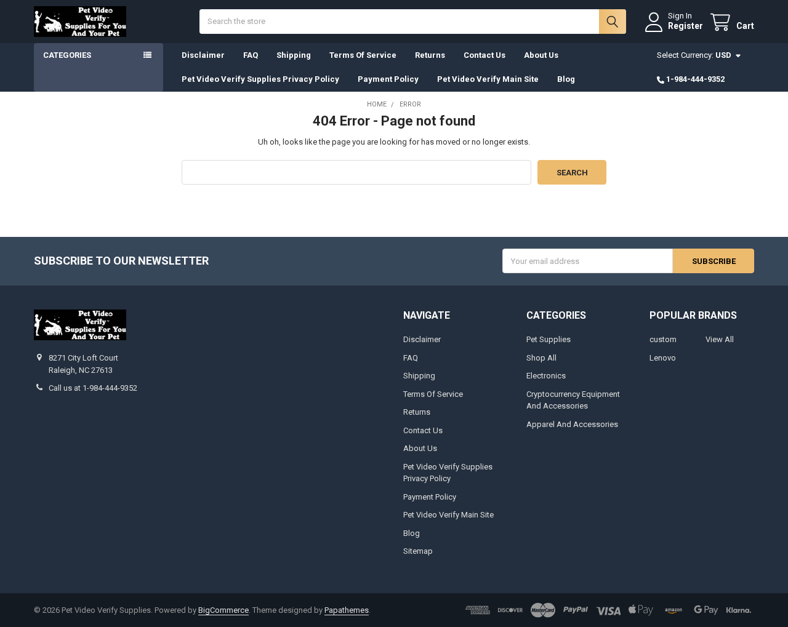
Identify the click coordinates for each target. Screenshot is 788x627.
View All (720, 339)
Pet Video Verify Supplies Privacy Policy (260, 79)
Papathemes (346, 610)
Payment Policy (388, 79)
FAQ (250, 55)
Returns (430, 55)
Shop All (541, 357)
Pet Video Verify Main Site (488, 79)
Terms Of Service (362, 55)
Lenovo (662, 357)
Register (685, 26)
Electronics (546, 375)
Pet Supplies (548, 339)
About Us (541, 55)
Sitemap (418, 551)
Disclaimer (203, 55)
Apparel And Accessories (572, 424)
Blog (566, 79)
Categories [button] (67, 55)
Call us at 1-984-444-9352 (93, 388)
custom (663, 339)
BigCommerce (223, 610)
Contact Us (484, 55)
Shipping (293, 55)
